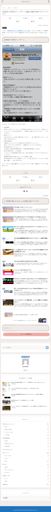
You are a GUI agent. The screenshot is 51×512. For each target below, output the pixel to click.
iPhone (5, 27)
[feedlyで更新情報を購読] (24, 370)
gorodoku (25, 366)
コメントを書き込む (26, 334)
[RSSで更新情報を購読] (27, 191)
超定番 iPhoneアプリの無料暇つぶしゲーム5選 (19, 30)
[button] (33, 21)
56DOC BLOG (26, 1)
